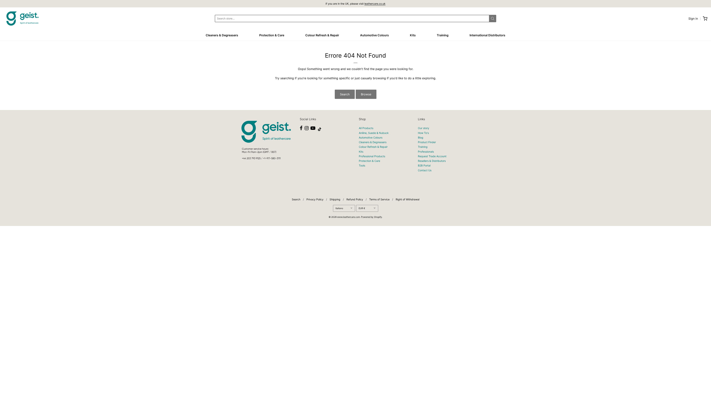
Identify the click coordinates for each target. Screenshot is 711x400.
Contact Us (424, 170)
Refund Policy (354, 199)
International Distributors (487, 35)
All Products (366, 128)
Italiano (339, 208)
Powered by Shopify (371, 217)
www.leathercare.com (348, 217)
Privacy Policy (314, 199)
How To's (423, 132)
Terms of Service (379, 199)
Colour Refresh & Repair (322, 35)
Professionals (426, 151)
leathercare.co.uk (374, 3)
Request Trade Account (432, 156)
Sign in (693, 18)
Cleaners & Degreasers (222, 35)
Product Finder (427, 142)
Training (442, 35)
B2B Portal (424, 165)
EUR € (362, 208)
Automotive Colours (374, 35)
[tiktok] (319, 129)
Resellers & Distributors (432, 160)
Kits (413, 35)
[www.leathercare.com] (22, 18)
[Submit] (492, 18)
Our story (423, 128)
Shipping (335, 199)
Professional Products (372, 156)
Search (345, 94)
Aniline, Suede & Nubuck (374, 132)
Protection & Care (271, 35)
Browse (366, 94)
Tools (362, 165)
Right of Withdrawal (407, 199)
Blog (420, 137)
